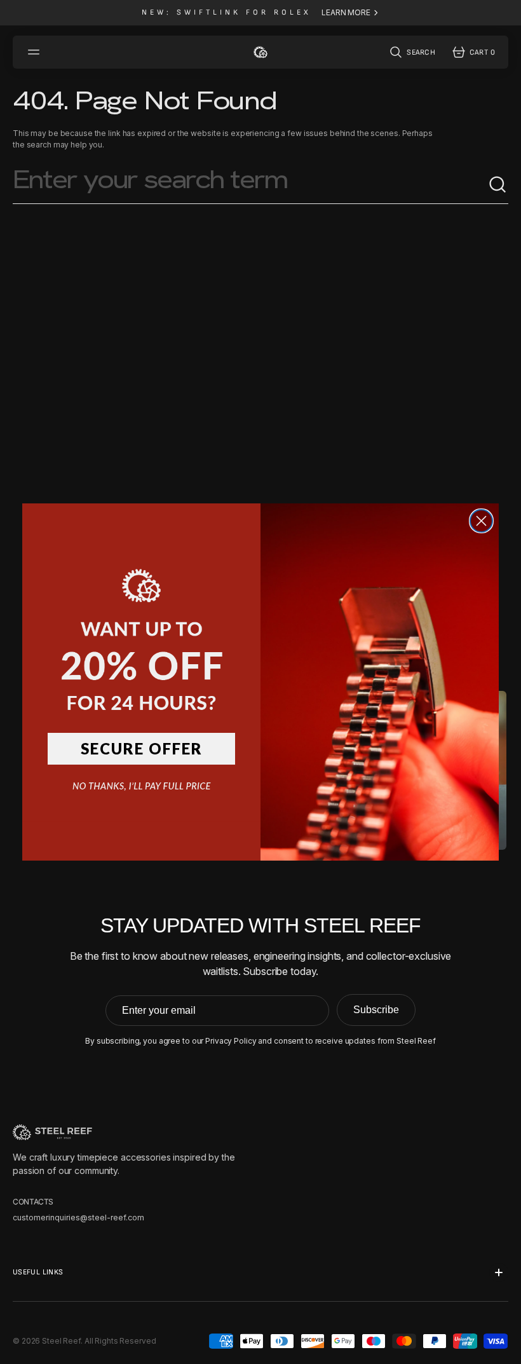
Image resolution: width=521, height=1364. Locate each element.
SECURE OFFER (142, 748)
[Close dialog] (481, 521)
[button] (141, 626)
